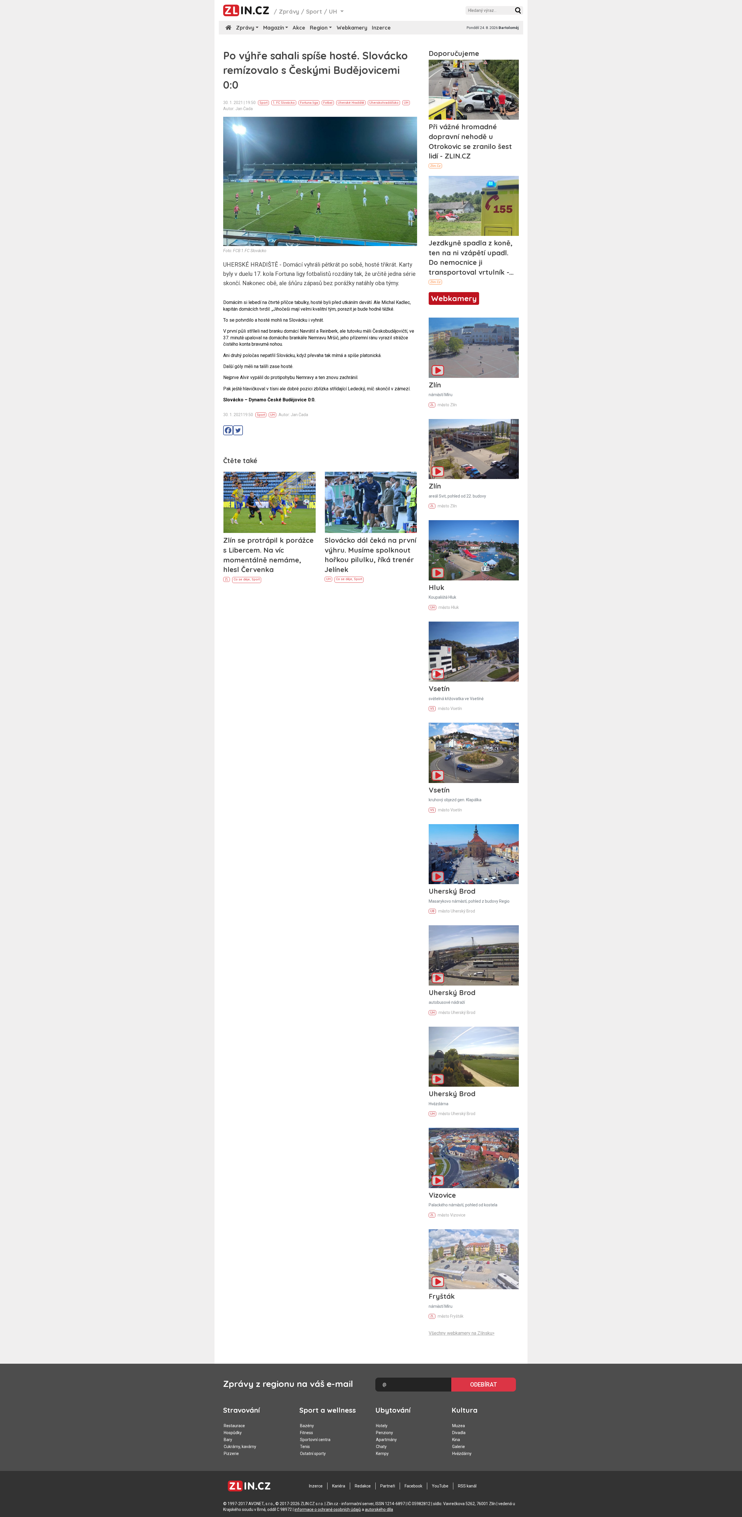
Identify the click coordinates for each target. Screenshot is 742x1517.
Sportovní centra (315, 1439)
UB (432, 911)
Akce (299, 27)
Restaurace (234, 1425)
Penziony (384, 1432)
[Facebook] (228, 430)
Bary (228, 1439)
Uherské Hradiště (351, 103)
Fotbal (327, 103)
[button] (518, 10)
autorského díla (379, 1509)
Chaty (381, 1446)
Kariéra (338, 1486)
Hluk (436, 587)
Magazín (273, 27)
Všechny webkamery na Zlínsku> (461, 1333)
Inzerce (381, 27)
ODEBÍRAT (483, 1384)
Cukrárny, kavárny (240, 1446)
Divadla (458, 1432)
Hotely (382, 1425)
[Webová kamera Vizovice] (474, 1158)
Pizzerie (231, 1453)
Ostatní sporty (313, 1453)
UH (406, 103)
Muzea (458, 1425)
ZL (226, 579)
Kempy (382, 1453)
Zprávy (289, 11)
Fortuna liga (309, 103)
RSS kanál (467, 1486)
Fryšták (442, 1296)
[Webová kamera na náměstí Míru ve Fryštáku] (474, 1259)
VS (432, 709)
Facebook (413, 1486)
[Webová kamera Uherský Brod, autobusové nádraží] (474, 955)
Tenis (305, 1446)
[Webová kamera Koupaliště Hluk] (474, 550)
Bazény (307, 1425)
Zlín (435, 384)
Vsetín (439, 688)
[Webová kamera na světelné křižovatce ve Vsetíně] (474, 652)
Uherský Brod (452, 891)
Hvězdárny (462, 1453)
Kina (456, 1439)
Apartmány (386, 1439)
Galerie (458, 1446)
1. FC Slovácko (284, 103)
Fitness (306, 1432)
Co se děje (242, 579)
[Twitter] (238, 430)
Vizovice (442, 1195)
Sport (314, 11)
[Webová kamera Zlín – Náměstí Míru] (474, 348)
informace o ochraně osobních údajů (327, 1509)
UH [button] (334, 11)
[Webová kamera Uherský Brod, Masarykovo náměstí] (474, 854)
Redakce (363, 1486)
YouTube (440, 1486)
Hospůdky (233, 1432)
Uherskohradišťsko (384, 103)
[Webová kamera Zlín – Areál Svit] (474, 449)
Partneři (387, 1486)
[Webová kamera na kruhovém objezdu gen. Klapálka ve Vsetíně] (474, 753)
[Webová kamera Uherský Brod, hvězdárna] (474, 1057)
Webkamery (352, 27)
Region (319, 27)
